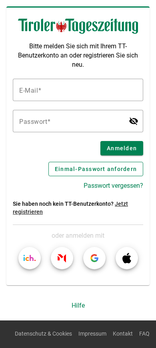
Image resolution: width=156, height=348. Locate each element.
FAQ (144, 333)
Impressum (92, 333)
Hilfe (78, 305)
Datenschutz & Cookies (43, 333)
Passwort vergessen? (113, 185)
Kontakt (123, 333)
